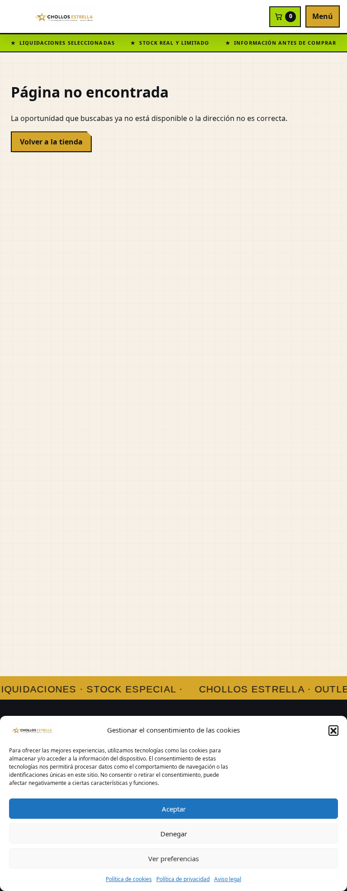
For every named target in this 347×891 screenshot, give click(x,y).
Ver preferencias (173, 858)
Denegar (173, 833)
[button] (333, 730)
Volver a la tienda (51, 142)
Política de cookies (129, 879)
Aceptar (174, 808)
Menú (322, 16)
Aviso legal (227, 879)
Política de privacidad (183, 879)
